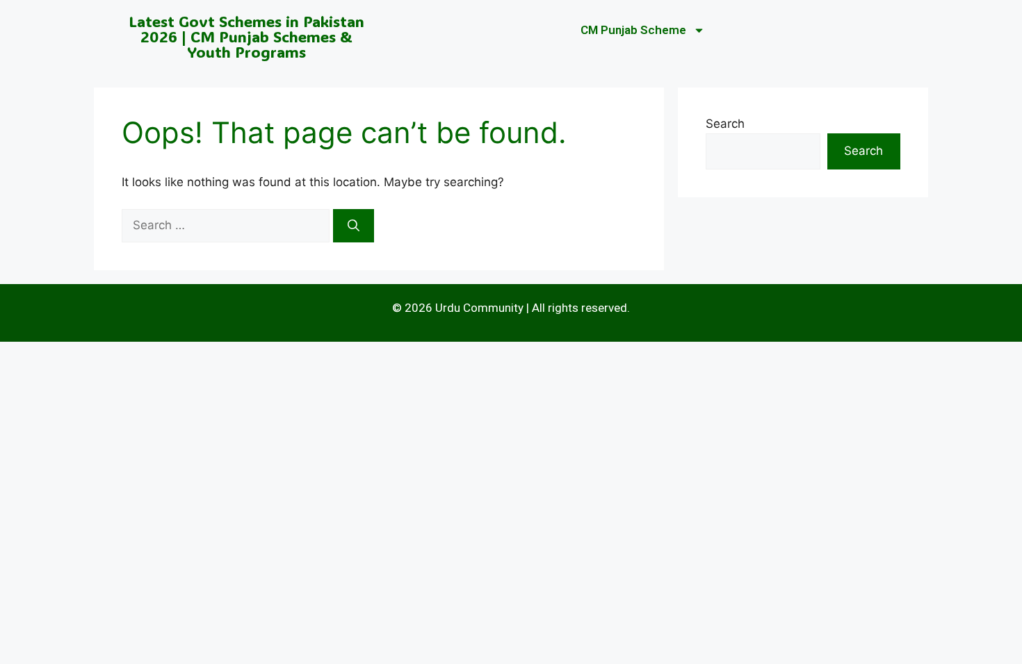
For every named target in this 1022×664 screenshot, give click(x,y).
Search (725, 124)
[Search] (353, 225)
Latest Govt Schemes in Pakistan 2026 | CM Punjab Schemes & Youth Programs (246, 36)
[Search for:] (227, 225)
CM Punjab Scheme (633, 30)
